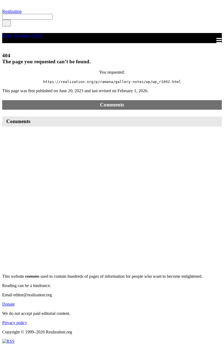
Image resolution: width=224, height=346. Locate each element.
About (36, 35)
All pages (22, 35)
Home (7, 35)
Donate (8, 304)
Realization (12, 11)
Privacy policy (14, 322)
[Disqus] (112, 200)
